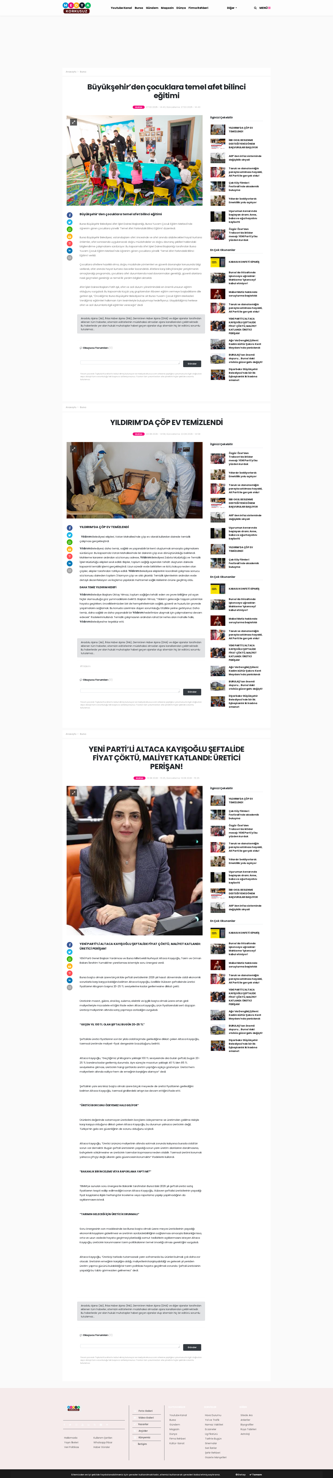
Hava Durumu (213, 1415)
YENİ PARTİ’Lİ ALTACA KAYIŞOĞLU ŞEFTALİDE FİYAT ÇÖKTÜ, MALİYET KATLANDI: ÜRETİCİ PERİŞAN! (243, 326)
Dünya (181, 8)
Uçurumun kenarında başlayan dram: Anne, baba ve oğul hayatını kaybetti (243, 216)
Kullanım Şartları (102, 1438)
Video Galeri (146, 1417)
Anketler (245, 1420)
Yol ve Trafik (212, 1420)
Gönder (192, 363)
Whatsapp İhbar (102, 1442)
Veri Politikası (71, 1447)
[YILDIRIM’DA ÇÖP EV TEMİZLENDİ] (135, 480)
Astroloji (245, 1434)
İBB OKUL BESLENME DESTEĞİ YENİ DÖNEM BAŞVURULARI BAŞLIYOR (243, 143)
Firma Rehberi (198, 8)
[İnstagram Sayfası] (77, 1424)
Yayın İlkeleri (71, 1442)
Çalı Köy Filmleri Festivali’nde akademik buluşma (244, 186)
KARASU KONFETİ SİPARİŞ (244, 262)
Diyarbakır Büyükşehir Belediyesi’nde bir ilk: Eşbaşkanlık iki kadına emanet (243, 374)
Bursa (139, 8)
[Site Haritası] (102, 1424)
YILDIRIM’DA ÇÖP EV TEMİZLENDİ (241, 129)
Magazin (167, 8)
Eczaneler (210, 1429)
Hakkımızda (70, 1438)
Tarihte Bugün (213, 1438)
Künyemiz (144, 1437)
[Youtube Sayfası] (84, 1424)
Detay (242, 1474)
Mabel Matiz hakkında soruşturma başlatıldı (243, 293)
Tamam (257, 1474)
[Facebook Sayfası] (66, 1424)
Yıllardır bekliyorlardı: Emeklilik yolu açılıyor (243, 200)
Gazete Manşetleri (216, 1457)
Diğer (231, 8)
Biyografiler (247, 1424)
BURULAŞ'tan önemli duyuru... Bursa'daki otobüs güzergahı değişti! (246, 358)
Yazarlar (143, 1424)
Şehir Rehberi (212, 1452)
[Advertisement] (166, 42)
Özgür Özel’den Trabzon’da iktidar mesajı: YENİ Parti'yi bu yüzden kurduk (243, 234)
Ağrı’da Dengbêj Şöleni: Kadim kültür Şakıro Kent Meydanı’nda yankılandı (245, 344)
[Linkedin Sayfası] (90, 1424)
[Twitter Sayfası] (71, 1424)
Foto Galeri (145, 1411)
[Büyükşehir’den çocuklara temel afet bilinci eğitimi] (135, 160)
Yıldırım (86, 536)
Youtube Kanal (121, 8)
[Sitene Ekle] (108, 1424)
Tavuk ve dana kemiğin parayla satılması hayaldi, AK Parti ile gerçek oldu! (245, 172)
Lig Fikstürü (211, 1434)
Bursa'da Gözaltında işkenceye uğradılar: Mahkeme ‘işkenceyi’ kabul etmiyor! (242, 278)
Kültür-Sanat (177, 1443)
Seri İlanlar (211, 1448)
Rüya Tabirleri (248, 1429)
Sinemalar (211, 1443)
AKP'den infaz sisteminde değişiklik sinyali (245, 157)
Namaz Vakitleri (214, 1424)
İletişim (142, 1444)
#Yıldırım (85, 666)
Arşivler (143, 1431)
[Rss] (96, 1424)
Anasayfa (71, 71)
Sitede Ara (247, 1415)
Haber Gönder (101, 1447)
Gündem (152, 8)
